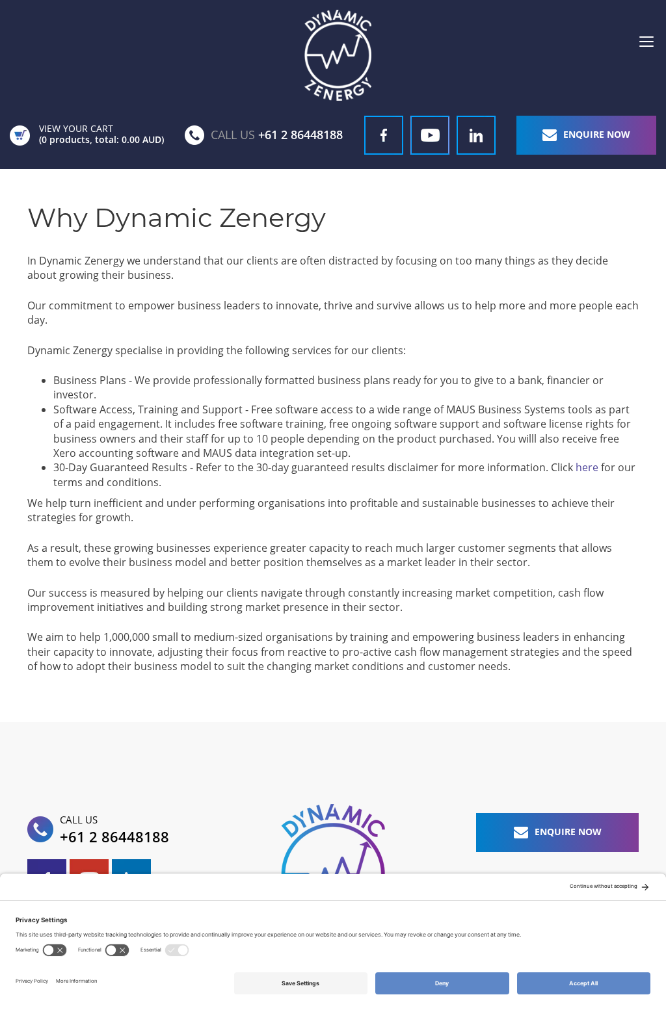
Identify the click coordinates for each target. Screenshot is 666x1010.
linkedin (476, 135)
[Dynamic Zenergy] (337, 54)
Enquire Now (596, 134)
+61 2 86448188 (277, 134)
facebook (383, 135)
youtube (429, 135)
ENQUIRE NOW (568, 831)
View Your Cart (101, 134)
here (587, 467)
